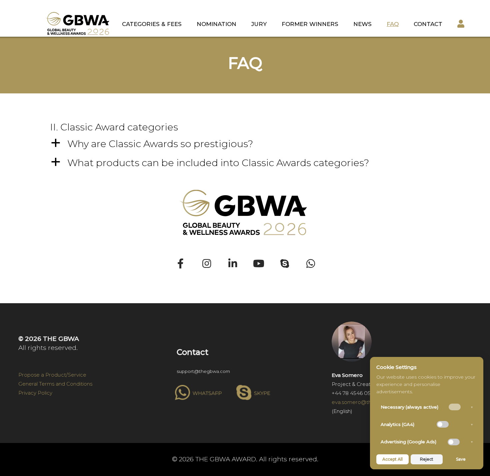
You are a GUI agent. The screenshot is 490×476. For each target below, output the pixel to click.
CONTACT (428, 24)
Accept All (392, 459)
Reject (426, 459)
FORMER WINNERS (310, 24)
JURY (259, 24)
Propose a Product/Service (52, 375)
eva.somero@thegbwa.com (366, 402)
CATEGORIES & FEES (152, 24)
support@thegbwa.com (203, 371)
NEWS (362, 24)
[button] (245, 143)
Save (461, 459)
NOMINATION (216, 24)
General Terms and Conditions (55, 384)
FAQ (393, 24)
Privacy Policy (35, 393)
